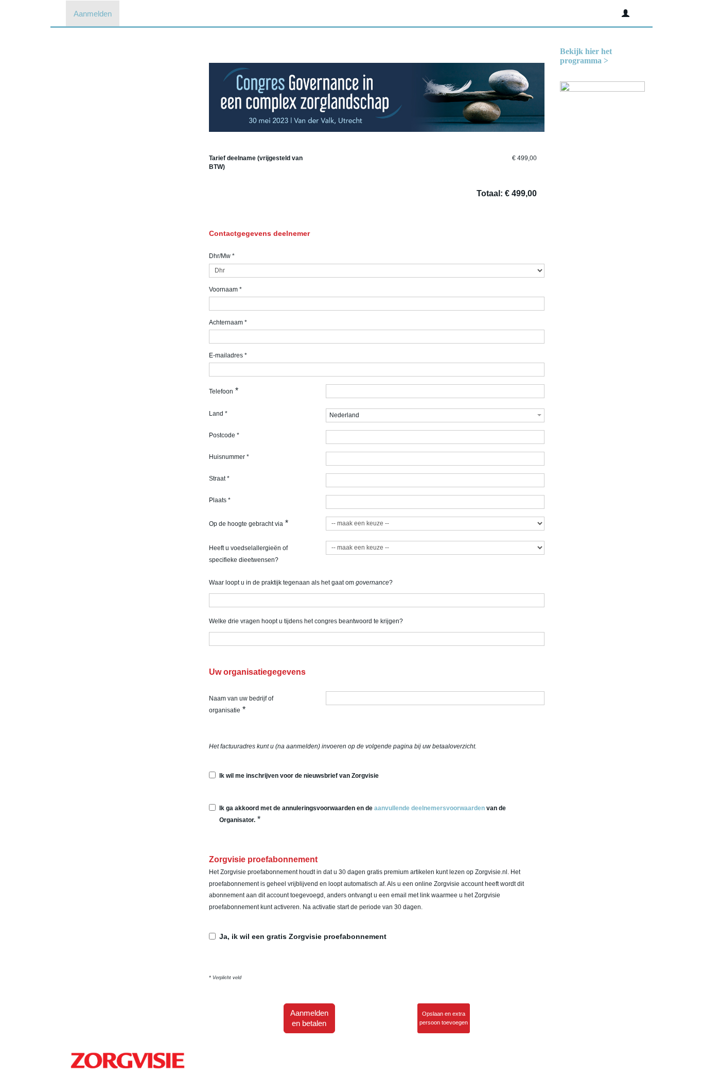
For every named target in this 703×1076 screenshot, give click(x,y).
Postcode (224, 435)
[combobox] (435, 415)
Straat (219, 478)
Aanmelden (93, 13)
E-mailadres (228, 355)
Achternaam (228, 322)
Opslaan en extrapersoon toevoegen (443, 1018)
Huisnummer (229, 456)
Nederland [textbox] (344, 415)
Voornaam (225, 289)
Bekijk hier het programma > (586, 56)
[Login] (625, 13)
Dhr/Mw (222, 256)
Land (218, 413)
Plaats (220, 500)
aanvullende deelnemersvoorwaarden (429, 808)
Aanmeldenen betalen (309, 1018)
